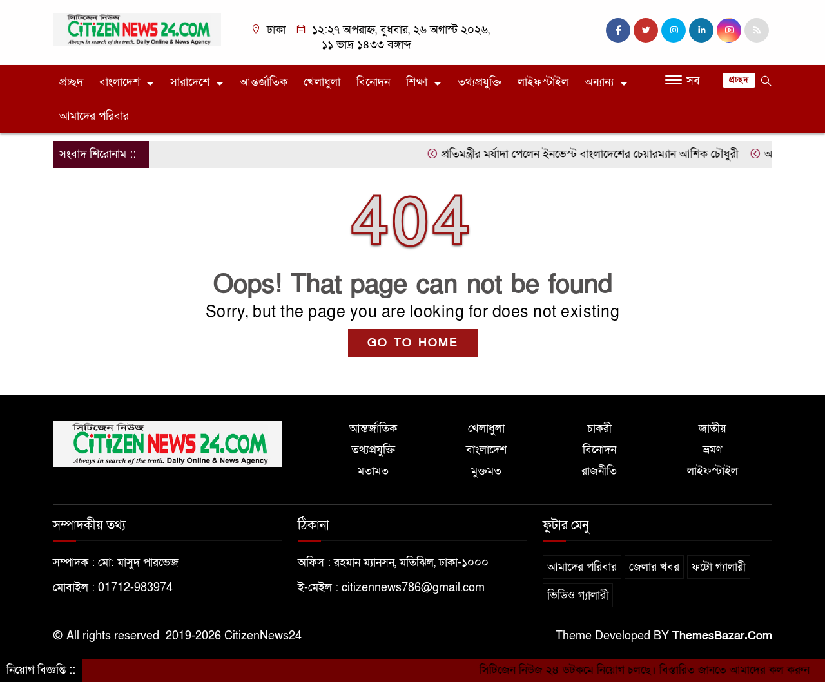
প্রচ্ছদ (71, 82)
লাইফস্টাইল (543, 82)
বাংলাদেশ (119, 82)
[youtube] (729, 30)
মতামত (373, 471)
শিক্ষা (416, 82)
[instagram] (673, 30)
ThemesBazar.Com (722, 636)
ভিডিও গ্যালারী (577, 595)
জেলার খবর (654, 567)
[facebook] (618, 30)
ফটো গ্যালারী (719, 567)
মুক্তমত (486, 471)
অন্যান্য (599, 82)
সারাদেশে (189, 82)
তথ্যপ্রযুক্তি (479, 82)
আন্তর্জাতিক (263, 82)
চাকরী (599, 428)
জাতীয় (712, 428)
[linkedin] (701, 30)
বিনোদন (373, 82)
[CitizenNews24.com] (137, 28)
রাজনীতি (599, 471)
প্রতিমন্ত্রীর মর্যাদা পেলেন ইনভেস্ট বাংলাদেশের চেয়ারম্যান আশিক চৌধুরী (578, 154)
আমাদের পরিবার (94, 116)
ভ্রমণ (712, 449)
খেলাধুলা (322, 82)
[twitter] (646, 30)
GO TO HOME (412, 343)
